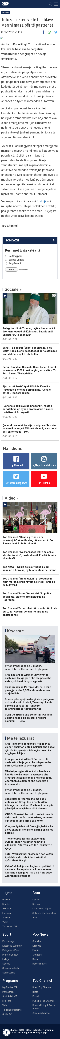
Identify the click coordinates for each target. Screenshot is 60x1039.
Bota (36, 893)
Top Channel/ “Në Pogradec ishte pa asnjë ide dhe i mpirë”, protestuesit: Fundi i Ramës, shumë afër (29, 555)
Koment (36, 904)
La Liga (5, 959)
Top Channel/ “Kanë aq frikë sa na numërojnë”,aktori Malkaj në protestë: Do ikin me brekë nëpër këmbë (28, 540)
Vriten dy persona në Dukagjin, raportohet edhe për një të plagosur (27, 667)
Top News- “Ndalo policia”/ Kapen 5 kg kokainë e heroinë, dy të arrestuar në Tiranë (29, 568)
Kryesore (15, 631)
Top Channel (16, 465)
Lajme (7, 893)
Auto (34, 917)
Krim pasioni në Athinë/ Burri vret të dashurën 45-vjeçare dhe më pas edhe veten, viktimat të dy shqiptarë (28, 678)
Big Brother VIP (10, 987)
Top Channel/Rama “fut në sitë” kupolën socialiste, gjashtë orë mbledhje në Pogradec (27, 596)
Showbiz (36, 941)
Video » (12, 498)
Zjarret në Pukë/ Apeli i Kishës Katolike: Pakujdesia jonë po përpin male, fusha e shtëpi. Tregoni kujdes (27, 392)
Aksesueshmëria (41, 1013)
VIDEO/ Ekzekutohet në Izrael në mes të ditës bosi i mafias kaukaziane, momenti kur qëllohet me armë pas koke (29, 817)
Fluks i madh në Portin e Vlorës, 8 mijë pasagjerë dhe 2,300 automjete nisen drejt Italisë (28, 690)
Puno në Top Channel (43, 1001)
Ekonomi (6, 913)
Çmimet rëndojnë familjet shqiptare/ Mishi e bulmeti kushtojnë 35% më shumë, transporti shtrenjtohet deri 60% (29, 431)
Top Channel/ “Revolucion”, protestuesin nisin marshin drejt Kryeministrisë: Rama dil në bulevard (29, 582)
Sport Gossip (8, 972)
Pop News (40, 934)
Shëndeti (37, 954)
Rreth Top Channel (41, 987)
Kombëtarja (8, 941)
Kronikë (6, 904)
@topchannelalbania (44, 465)
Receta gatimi (39, 963)
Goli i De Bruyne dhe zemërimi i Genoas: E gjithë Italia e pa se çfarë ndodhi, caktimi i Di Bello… (29, 718)
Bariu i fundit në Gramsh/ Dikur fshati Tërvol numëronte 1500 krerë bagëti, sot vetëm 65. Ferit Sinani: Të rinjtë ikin (29, 372)
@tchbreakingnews (16, 483)
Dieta (35, 959)
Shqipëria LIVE (9, 996)
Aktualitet (7, 908)
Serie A (6, 963)
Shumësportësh (10, 968)
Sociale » (13, 289)
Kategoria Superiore (12, 945)
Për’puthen (8, 992)
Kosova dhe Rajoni (41, 908)
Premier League (10, 954)
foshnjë (42, 201)
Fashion (36, 950)
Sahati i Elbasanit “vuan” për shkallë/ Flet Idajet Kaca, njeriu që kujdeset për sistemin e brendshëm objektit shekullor (30, 353)
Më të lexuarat (20, 738)
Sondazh (12, 240)
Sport (6, 934)
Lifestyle (36, 945)
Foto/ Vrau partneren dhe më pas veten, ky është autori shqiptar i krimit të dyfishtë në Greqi (29, 857)
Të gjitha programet (12, 1010)
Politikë (6, 899)
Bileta (35, 992)
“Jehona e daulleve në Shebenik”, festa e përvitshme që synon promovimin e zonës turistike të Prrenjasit (28, 411)
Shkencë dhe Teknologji (44, 913)
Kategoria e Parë (10, 950)
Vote (11, 269)
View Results (23, 269)
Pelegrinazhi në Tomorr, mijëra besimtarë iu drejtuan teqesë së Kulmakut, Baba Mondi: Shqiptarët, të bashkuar (29, 334)
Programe (10, 981)
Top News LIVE (9, 926)
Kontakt (36, 996)
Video (5, 922)
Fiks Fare (6, 1001)
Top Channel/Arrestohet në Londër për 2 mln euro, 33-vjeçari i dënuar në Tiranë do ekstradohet (30, 611)
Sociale (5, 12)
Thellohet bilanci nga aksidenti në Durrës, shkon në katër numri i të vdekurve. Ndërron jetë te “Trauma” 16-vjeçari (29, 843)
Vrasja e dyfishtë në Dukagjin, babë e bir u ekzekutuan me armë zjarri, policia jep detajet (29, 829)
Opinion (36, 899)
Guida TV (7, 1014)
